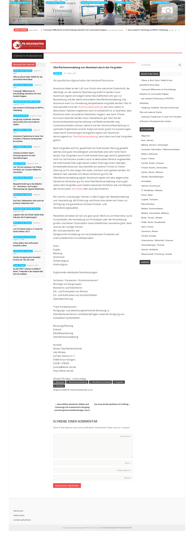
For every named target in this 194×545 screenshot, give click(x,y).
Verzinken (77, 188)
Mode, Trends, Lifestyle (22, 194)
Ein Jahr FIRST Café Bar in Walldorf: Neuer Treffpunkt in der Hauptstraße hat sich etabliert (28, 271)
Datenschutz (18, 515)
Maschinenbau (148, 204)
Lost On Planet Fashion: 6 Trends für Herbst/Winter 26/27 (28, 230)
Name (128, 463)
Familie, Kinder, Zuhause (55, 3)
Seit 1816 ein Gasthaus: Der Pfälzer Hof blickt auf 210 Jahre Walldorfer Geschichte (27, 169)
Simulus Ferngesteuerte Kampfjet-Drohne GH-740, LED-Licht (27, 258)
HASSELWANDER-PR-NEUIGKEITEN (117, 528)
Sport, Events (147, 227)
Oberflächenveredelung (85, 136)
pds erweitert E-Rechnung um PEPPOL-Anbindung (94, 20)
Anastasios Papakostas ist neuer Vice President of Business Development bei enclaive (163, 17)
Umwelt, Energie (148, 236)
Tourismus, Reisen (124, 3)
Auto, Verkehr (147, 140)
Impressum (18, 510)
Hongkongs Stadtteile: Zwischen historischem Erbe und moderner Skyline (129, 19)
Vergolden (119, 382)
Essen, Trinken (19, 163)
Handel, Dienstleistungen (152, 177)
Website (127, 478)
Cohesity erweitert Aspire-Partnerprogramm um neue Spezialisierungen (24, 155)
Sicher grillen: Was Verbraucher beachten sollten (25, 244)
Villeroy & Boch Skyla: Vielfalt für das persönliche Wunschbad (24, 19)
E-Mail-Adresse (124, 470)
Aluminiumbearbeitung (90, 106)
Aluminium (60, 382)
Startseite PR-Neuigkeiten (27, 55)
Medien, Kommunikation (152, 208)
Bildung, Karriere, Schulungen (154, 145)
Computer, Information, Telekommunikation (160, 149)
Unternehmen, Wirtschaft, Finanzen (94, 3)
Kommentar (125, 436)
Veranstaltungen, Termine (152, 245)
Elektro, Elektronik (149, 154)
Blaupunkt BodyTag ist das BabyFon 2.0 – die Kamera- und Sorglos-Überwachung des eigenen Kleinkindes (28, 186)
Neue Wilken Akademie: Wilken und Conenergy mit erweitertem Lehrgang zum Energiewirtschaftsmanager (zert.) (72, 407)
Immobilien (146, 181)
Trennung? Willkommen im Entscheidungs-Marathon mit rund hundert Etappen (59, 19)
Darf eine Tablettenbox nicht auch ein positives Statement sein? (28, 201)
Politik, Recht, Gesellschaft (153, 222)
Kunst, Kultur (147, 195)
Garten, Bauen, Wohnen (20, 3)
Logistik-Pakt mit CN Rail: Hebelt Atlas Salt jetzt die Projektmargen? (28, 216)
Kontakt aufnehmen (22, 520)
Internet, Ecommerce (150, 186)
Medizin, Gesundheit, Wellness (155, 213)
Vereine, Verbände (149, 249)
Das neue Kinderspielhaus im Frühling (111, 404)
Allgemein (57, 73)
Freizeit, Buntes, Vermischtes (24, 237)
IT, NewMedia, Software (160, 3)
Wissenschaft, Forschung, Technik (156, 254)
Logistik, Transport (149, 199)
